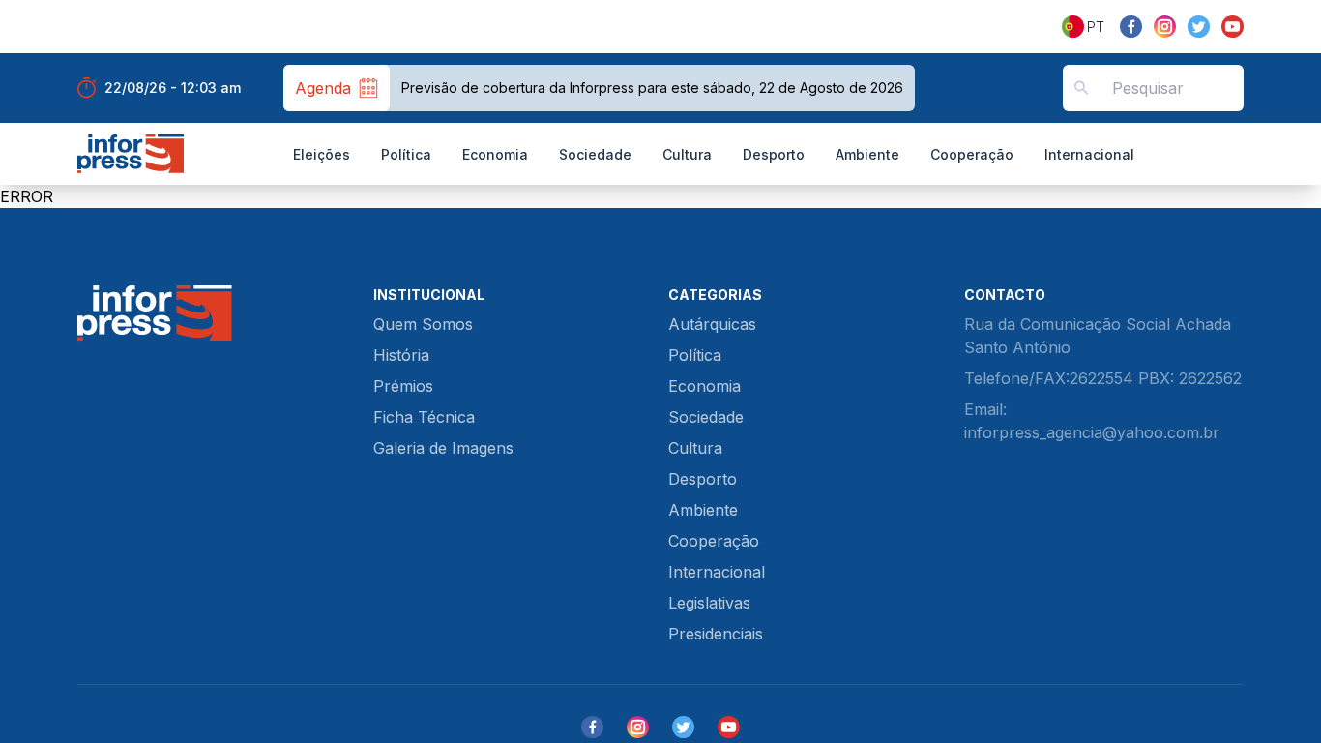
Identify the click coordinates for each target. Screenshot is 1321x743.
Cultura (687, 154)
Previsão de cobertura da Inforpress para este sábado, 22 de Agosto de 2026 (652, 87)
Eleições (321, 154)
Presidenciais (715, 633)
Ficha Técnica (424, 417)
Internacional (1089, 154)
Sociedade (595, 154)
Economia (495, 154)
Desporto (774, 154)
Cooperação (971, 154)
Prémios (403, 386)
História (401, 355)
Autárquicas (712, 324)
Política (406, 154)
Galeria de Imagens (443, 448)
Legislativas (709, 602)
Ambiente (867, 154)
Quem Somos (423, 324)
